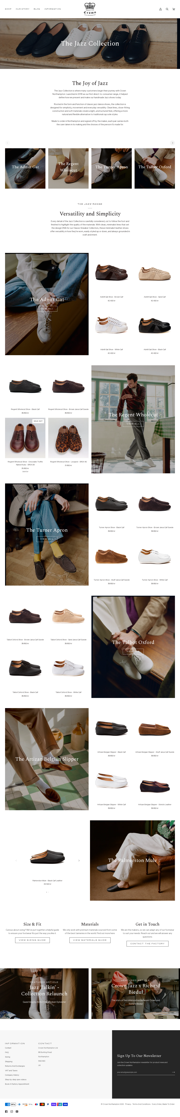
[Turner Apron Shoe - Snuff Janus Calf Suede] (111, 556)
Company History (12, 1075)
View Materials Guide (90, 940)
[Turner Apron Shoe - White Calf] (155, 556)
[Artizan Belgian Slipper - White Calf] (111, 781)
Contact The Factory (147, 944)
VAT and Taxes (11, 1071)
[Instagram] (11, 1111)
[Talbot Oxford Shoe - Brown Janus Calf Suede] (25, 616)
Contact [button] (45, 1044)
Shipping (8, 1062)
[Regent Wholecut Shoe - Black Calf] (25, 385)
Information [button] (15, 1044)
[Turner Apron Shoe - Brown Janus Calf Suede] (155, 503)
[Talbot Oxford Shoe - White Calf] (68, 668)
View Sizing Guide (32, 940)
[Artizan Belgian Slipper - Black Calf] (111, 728)
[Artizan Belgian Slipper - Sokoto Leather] (155, 781)
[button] (9, 9)
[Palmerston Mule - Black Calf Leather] (47, 855)
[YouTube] (17, 1111)
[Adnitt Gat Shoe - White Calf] (111, 326)
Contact (8, 1048)
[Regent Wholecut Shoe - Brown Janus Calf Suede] (68, 385)
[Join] (171, 1072)
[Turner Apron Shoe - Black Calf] (111, 503)
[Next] (172, 142)
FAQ (7, 1052)
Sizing (7, 1057)
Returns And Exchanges (15, 1066)
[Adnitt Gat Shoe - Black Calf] (155, 326)
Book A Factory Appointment (17, 1084)
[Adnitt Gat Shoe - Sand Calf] (155, 273)
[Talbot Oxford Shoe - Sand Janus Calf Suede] (68, 616)
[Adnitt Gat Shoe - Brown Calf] (111, 273)
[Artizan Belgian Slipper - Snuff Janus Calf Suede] (155, 728)
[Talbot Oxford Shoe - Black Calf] (25, 668)
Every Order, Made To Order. (163, 1104)
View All (46, 309)
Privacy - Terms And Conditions (137, 1104)
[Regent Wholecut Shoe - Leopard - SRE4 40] (68, 438)
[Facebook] (6, 1111)
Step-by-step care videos (15, 1080)
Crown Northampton (111, 1104)
